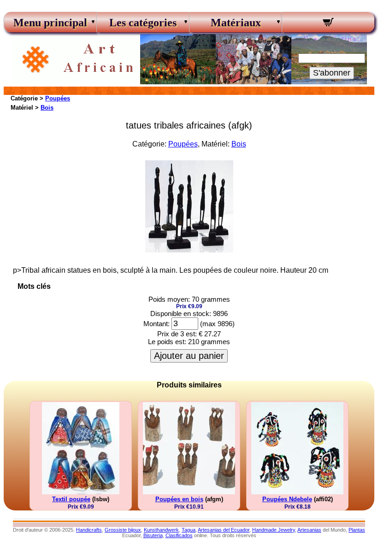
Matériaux (236, 23)
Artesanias (309, 530)
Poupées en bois (179, 499)
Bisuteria (153, 535)
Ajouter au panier (189, 356)
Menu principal (50, 23)
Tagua (188, 530)
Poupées (57, 98)
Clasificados (179, 535)
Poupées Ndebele (287, 499)
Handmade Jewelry (273, 530)
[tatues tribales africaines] (189, 250)
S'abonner (331, 72)
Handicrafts (89, 530)
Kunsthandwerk (161, 530)
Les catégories (143, 23)
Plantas (356, 530)
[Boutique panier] (328, 23)
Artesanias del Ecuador (223, 530)
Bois (47, 107)
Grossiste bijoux (123, 530)
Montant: (156, 324)
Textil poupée (71, 499)
